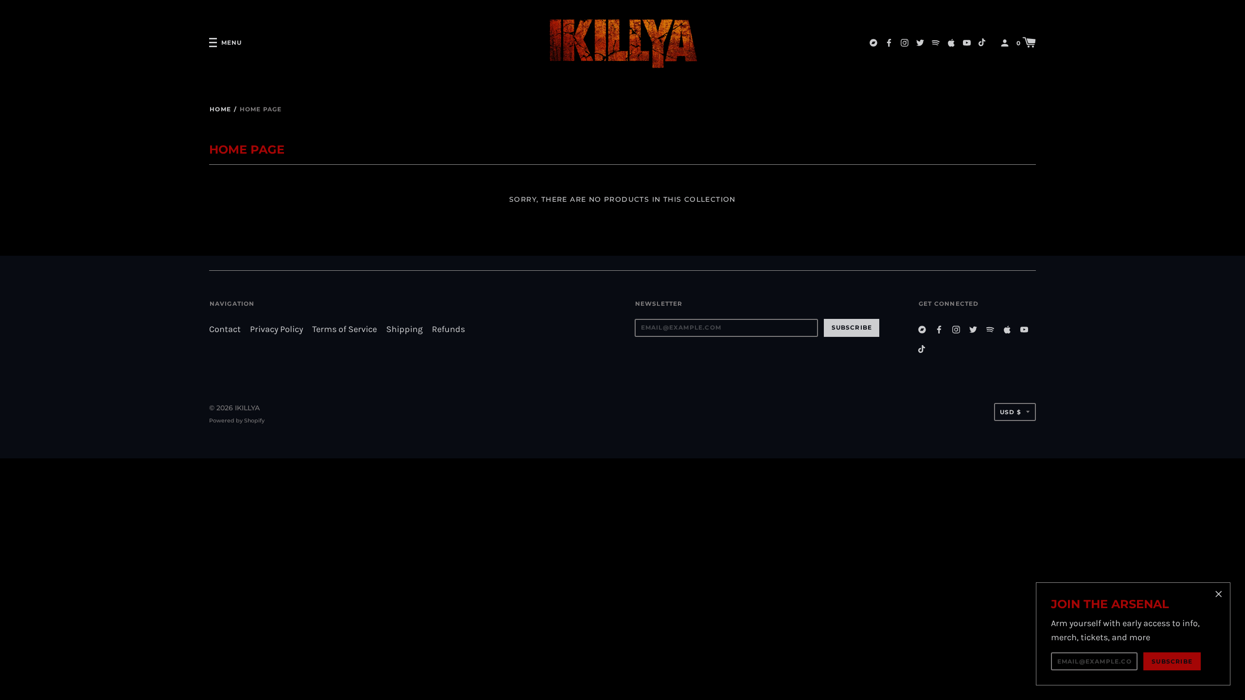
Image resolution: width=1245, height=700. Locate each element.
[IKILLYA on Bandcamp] (873, 42)
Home (220, 109)
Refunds (448, 329)
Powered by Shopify (237, 420)
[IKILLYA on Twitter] (920, 42)
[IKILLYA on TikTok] (982, 42)
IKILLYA (247, 407)
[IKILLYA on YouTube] (967, 42)
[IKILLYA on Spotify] (936, 42)
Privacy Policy (276, 329)
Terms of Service (344, 329)
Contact (225, 329)
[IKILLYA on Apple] (951, 42)
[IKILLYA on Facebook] (889, 42)
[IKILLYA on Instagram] (904, 42)
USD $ (1010, 412)
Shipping (404, 329)
